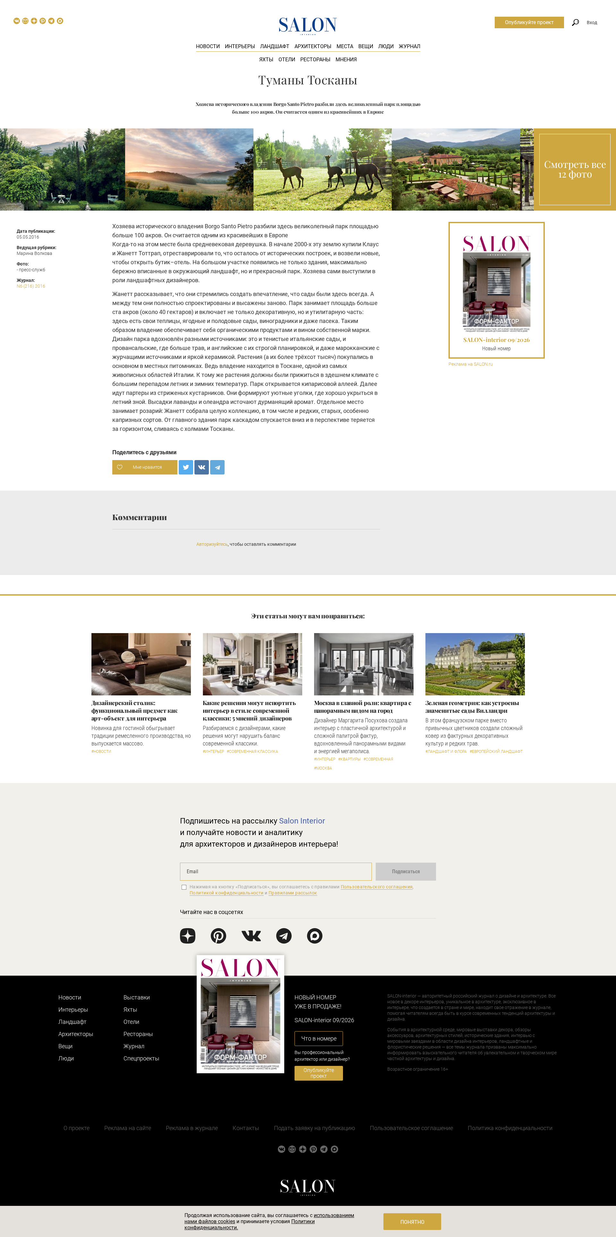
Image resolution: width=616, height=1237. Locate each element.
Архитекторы (313, 46)
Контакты (246, 1128)
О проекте (77, 1128)
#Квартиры (349, 759)
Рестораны (315, 60)
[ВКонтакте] (201, 467)
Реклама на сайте (127, 1128)
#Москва (323, 768)
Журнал (409, 46)
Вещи (365, 46)
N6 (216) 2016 (31, 286)
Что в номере (319, 1038)
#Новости (101, 752)
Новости (208, 46)
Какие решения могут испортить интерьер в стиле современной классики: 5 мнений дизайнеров (249, 710)
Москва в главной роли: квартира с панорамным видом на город (362, 706)
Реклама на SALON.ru (471, 364)
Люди (386, 46)
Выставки (137, 997)
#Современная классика (252, 752)
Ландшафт (274, 46)
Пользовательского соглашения (377, 886)
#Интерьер (213, 752)
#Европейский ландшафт (496, 752)
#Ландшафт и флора (446, 752)
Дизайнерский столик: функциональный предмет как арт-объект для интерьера (134, 710)
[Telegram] (217, 467)
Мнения (346, 60)
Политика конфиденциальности (510, 1128)
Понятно (412, 1222)
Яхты (266, 60)
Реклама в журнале (192, 1128)
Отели (286, 60)
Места (345, 46)
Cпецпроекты (141, 1058)
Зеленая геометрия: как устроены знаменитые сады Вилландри (472, 706)
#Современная (378, 759)
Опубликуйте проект (529, 22)
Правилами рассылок (293, 892)
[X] (186, 467)
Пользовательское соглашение (411, 1128)
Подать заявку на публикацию (314, 1128)
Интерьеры (240, 46)
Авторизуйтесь (212, 544)
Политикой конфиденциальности (227, 892)
